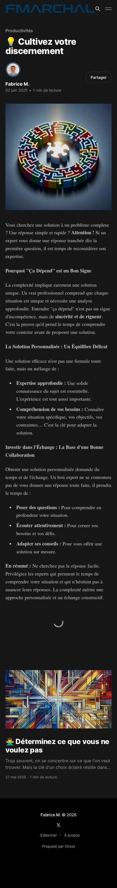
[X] (58, 825)
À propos (72, 835)
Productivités (19, 30)
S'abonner (48, 835)
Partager (99, 77)
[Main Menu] (108, 9)
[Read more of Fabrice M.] (13, 69)
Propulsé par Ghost (58, 846)
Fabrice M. (17, 84)
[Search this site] (97, 8)
